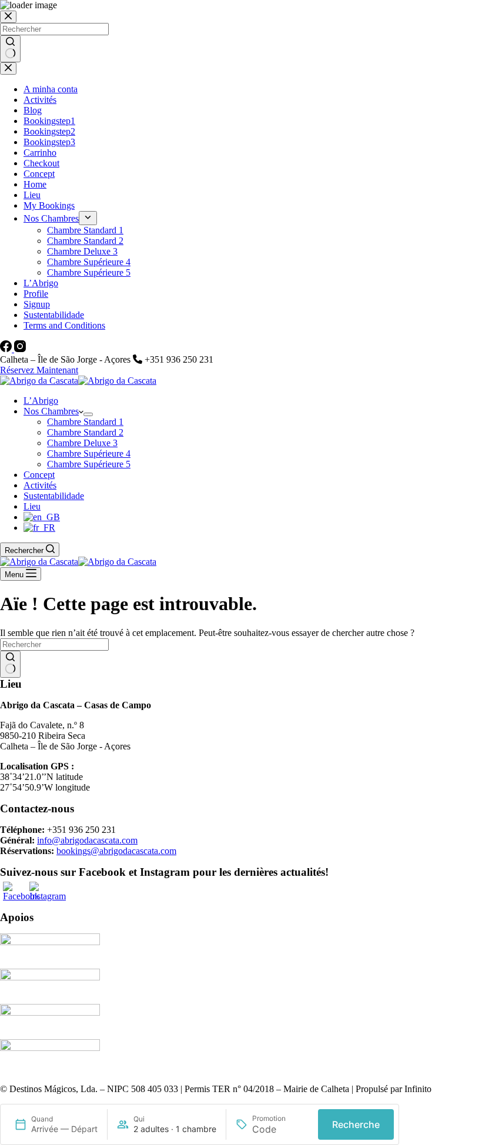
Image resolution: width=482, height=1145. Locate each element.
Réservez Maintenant (39, 370)
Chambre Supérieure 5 (88, 464)
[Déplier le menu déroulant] (88, 414)
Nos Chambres (51, 411)
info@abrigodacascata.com (87, 840)
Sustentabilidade (54, 496)
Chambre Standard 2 (85, 432)
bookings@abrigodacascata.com (116, 851)
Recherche (356, 1124)
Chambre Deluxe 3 (82, 443)
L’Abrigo (41, 401)
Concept (39, 475)
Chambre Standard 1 (85, 422)
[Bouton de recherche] (10, 664)
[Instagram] (20, 349)
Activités (40, 485)
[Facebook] (7, 349)
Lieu (32, 506)
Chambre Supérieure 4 (88, 453)
